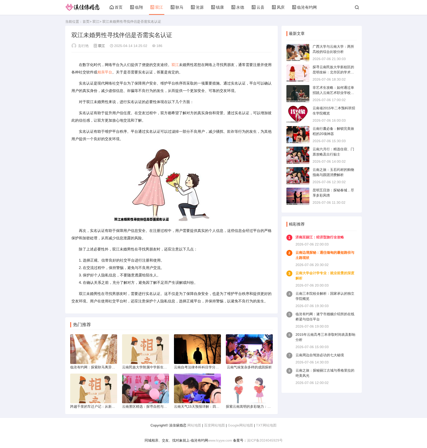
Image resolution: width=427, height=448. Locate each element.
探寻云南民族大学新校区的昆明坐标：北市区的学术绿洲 (333, 72)
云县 (260, 7)
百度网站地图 (214, 425)
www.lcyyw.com (220, 440)
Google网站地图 (240, 425)
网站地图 (194, 425)
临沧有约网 (307, 7)
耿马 (179, 7)
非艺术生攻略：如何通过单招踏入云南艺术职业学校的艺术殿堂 (333, 93)
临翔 (139, 7)
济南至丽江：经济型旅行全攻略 (320, 237)
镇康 (220, 7)
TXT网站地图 (266, 425)
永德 (240, 7)
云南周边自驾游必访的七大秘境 (320, 355)
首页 (119, 7)
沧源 (200, 7)
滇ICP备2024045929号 (265, 440)
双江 (159, 7)
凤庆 (281, 7)
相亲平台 (104, 72)
